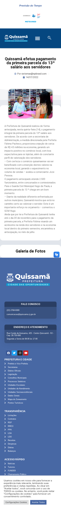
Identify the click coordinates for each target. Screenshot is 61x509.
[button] (37, 38)
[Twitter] (14, 352)
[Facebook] (8, 352)
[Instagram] (20, 352)
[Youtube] (25, 352)
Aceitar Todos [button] (38, 502)
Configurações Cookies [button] (16, 502)
